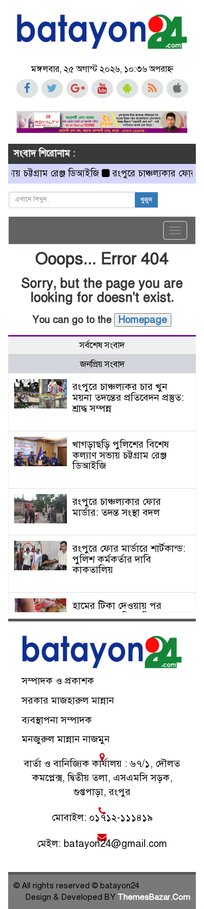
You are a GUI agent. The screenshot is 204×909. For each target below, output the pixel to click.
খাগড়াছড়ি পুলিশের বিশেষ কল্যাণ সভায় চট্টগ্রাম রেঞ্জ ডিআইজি (120, 455)
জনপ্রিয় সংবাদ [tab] (102, 364)
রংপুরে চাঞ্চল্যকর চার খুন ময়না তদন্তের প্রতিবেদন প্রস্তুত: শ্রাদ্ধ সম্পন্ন (128, 397)
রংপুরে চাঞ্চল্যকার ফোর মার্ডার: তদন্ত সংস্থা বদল (116, 507)
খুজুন (146, 200)
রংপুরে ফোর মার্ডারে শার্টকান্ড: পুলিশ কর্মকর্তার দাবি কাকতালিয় (129, 559)
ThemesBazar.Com (154, 897)
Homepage (143, 320)
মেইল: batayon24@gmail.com (102, 844)
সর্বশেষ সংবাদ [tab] (102, 345)
